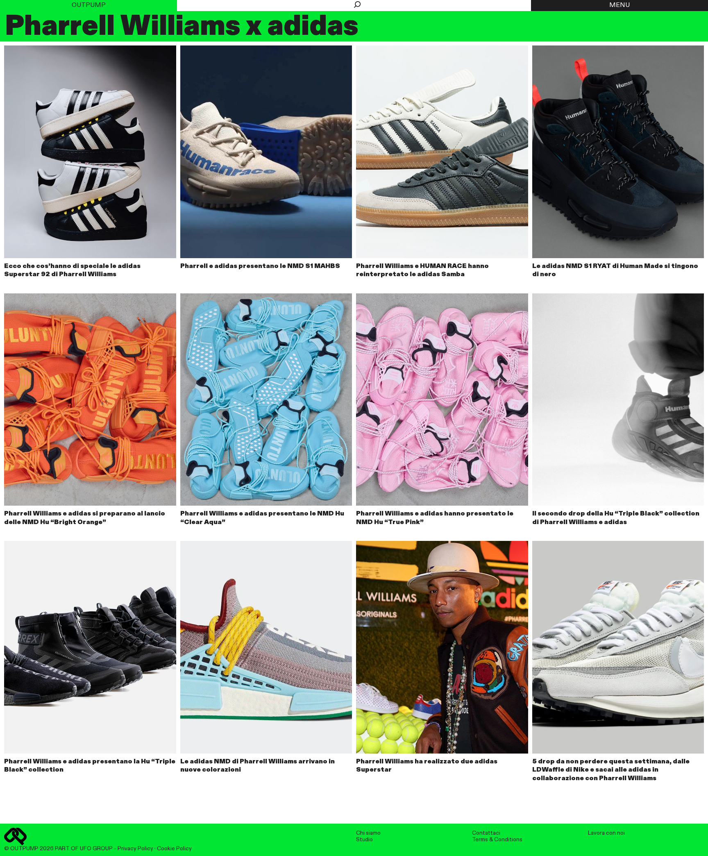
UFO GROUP (96, 848)
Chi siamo (368, 833)
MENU (619, 5)
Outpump (89, 5)
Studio (364, 839)
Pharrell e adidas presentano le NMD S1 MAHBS (260, 266)
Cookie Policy (174, 848)
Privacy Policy (135, 848)
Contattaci (486, 833)
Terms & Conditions (497, 839)
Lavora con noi (606, 833)
